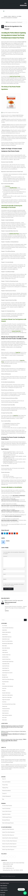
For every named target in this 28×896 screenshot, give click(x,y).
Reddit (17, 533)
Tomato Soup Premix (6, 708)
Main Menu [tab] (7, 881)
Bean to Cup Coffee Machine (7, 641)
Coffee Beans (4, 650)
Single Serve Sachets (6, 699)
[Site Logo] (7, 12)
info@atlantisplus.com (10, 868)
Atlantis (8, 540)
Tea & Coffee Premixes (4, 883)
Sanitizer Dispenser (4, 890)
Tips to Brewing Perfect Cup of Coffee (8, 704)
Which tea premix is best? (10, 602)
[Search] (25, 620)
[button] (2, 12)
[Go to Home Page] (1, 16)
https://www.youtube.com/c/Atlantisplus (9, 520)
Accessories (2, 892)
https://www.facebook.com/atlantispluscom (10, 499)
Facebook (2, 533)
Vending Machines (5, 710)
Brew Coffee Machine (6, 648)
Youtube (8, 857)
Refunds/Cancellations (6, 790)
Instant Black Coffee (5, 663)
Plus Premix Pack (5, 681)
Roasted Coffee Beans (6, 692)
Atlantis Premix (5, 634)
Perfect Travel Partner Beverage (8, 679)
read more (7, 610)
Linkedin (14, 857)
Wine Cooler (4, 719)
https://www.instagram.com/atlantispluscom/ (10, 510)
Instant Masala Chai (5, 670)
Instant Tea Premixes (6, 808)
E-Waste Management (6, 796)
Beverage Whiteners (6, 820)
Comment (5, 556)
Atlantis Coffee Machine (6, 632)
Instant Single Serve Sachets (7, 672)
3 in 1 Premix (4, 625)
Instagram (11, 857)
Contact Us (4, 793)
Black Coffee (4, 645)
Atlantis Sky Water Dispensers (8, 829)
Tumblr (14, 533)
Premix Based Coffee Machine (7, 686)
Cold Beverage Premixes (7, 817)
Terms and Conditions (6, 781)
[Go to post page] (14, 600)
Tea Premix (4, 701)
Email (12, 533)
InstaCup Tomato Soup (6, 659)
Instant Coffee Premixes (6, 811)
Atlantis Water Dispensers (6, 636)
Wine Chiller (4, 717)
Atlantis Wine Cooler (6, 639)
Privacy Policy (5, 784)
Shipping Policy (5, 787)
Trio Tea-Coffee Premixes (7, 805)
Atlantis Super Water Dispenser (8, 849)
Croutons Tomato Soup (6, 654)
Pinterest (9, 533)
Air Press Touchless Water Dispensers (9, 840)
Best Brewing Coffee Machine (7, 643)
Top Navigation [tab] (20, 881)
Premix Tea (4, 688)
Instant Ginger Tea (5, 668)
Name (4, 569)
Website (4, 579)
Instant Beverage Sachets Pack (7, 661)
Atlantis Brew (4, 630)
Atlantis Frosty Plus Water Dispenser (9, 843)
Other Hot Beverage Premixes (8, 822)
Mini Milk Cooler (5, 677)
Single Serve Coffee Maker (7, 697)
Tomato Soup (4, 706)
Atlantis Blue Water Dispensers (8, 835)
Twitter (5, 533)
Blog (3, 799)
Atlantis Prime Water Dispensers (8, 832)
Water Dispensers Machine (7, 715)
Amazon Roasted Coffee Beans (7, 627)
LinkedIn (7, 533)
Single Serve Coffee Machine (7, 695)
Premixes (4, 690)
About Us (4, 778)
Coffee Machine (5, 652)
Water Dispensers (5, 713)
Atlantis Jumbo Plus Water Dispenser (9, 846)
